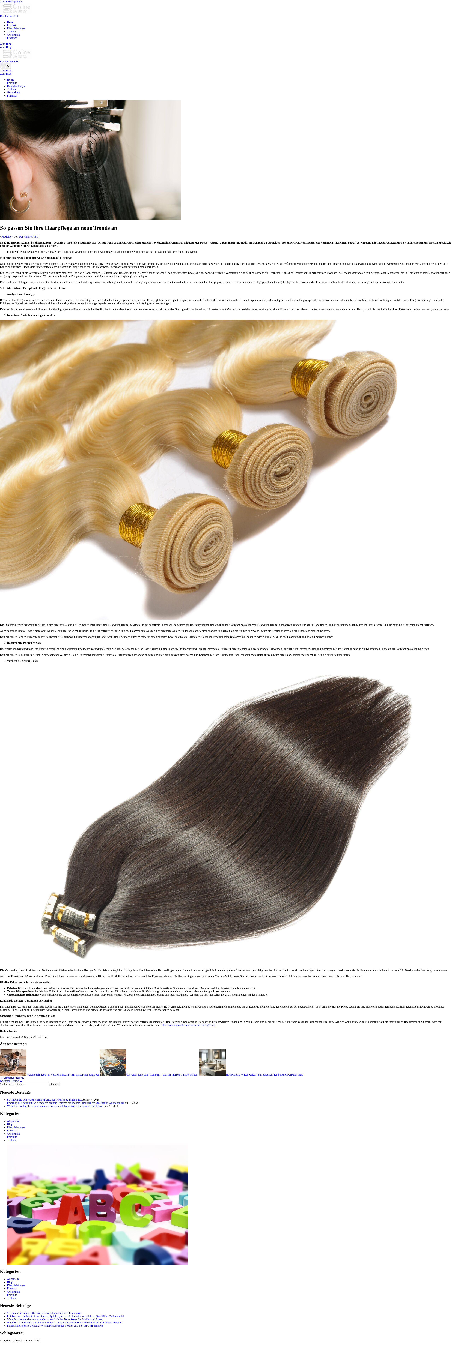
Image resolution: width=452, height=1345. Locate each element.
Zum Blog (5, 47)
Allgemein (13, 1120)
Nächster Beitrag (11, 1080)
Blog (10, 1124)
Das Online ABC (9, 15)
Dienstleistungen (16, 28)
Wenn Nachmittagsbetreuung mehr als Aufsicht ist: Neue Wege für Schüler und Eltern (55, 1105)
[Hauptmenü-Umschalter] (5, 66)
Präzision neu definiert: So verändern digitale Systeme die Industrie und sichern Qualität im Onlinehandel (65, 1102)
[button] (226, 44)
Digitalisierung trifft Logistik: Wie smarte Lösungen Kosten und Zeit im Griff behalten (55, 1325)
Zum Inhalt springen (11, 1)
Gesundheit (13, 34)
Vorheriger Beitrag (12, 1077)
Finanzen (12, 37)
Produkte (12, 25)
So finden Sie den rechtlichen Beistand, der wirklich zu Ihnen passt (44, 1099)
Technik (11, 31)
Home (10, 21)
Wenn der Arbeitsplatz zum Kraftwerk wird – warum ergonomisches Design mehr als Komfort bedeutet (64, 1322)
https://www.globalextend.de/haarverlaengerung (188, 1024)
